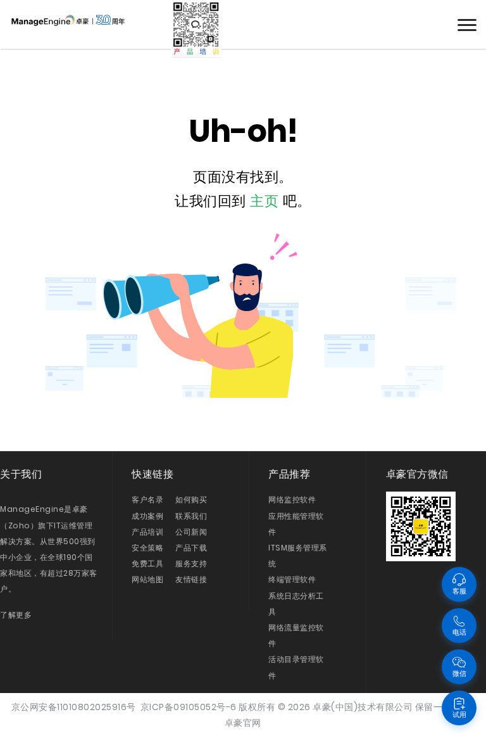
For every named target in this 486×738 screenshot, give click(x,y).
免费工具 (147, 563)
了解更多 (16, 614)
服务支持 (191, 563)
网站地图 (147, 579)
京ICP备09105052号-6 (188, 707)
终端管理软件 (292, 579)
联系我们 (191, 516)
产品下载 (191, 547)
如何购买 (191, 499)
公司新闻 (191, 531)
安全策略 (147, 547)
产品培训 (147, 531)
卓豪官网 (243, 722)
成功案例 (147, 516)
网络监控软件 (292, 499)
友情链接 (191, 579)
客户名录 (147, 499)
